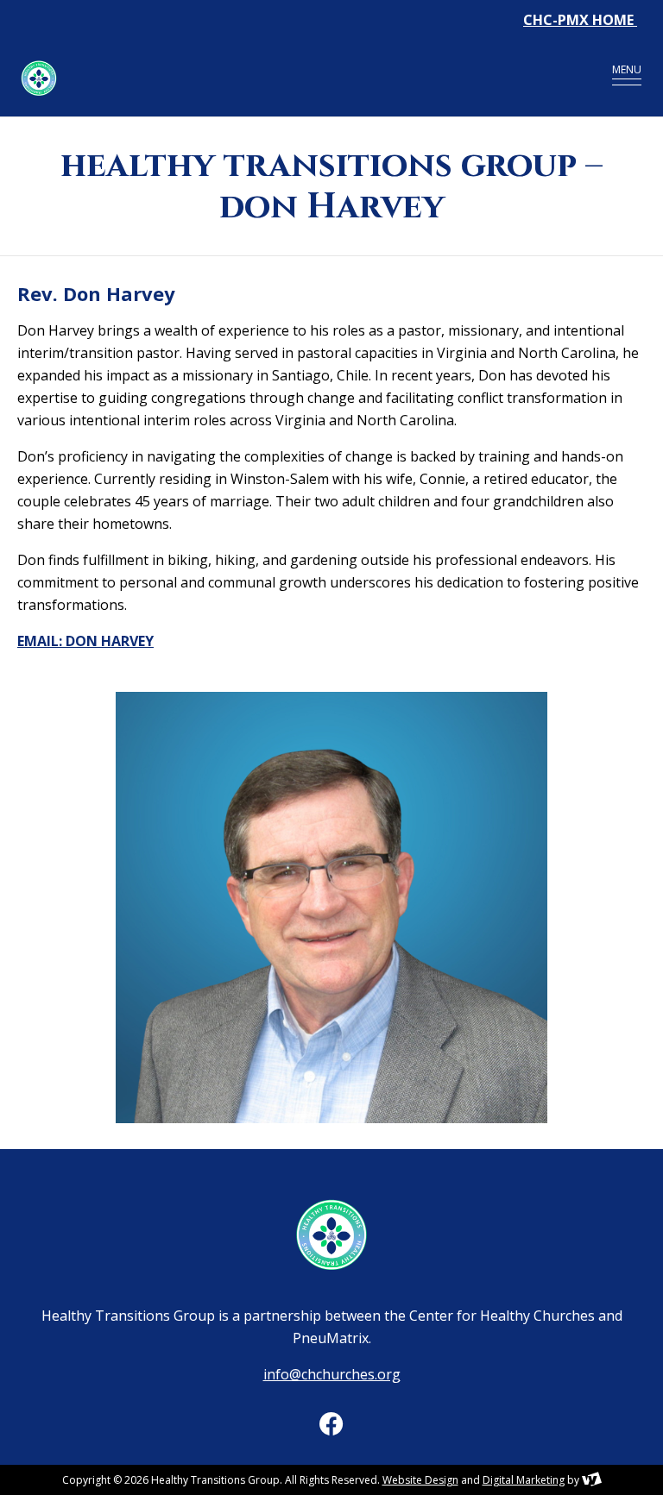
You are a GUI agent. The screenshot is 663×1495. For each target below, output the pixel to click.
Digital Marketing (524, 1480)
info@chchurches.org (332, 1374)
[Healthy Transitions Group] (284, 78)
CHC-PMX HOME (580, 19)
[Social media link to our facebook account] (331, 1423)
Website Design (420, 1480)
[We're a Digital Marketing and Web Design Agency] (592, 1480)
